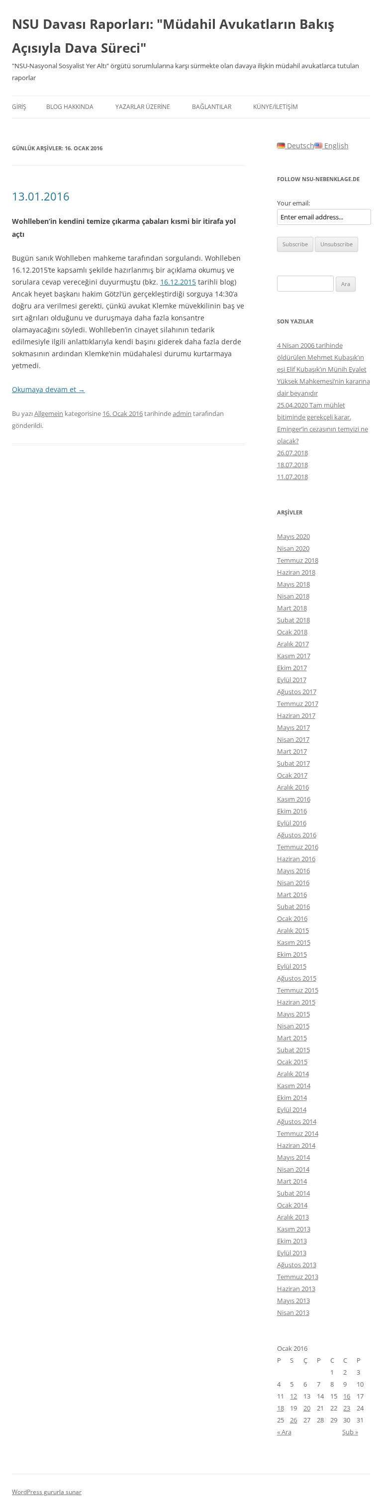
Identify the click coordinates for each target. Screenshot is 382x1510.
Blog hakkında (70, 106)
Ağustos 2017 (296, 691)
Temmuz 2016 (297, 846)
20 (306, 1408)
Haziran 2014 (296, 1145)
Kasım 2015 (293, 942)
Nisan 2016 (293, 882)
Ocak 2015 (292, 1061)
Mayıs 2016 (293, 870)
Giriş (19, 106)
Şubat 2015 (293, 1049)
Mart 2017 (292, 751)
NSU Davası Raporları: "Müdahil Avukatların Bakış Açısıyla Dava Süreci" (173, 36)
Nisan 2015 (293, 1025)
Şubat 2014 (293, 1193)
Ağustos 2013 (296, 1264)
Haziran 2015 (296, 1002)
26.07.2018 (292, 452)
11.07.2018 (292, 476)
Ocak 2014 (292, 1205)
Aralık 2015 (293, 930)
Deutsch (299, 145)
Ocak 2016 (292, 918)
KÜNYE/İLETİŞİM (275, 106)
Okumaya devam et (48, 389)
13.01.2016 (41, 196)
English (335, 145)
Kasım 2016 (293, 799)
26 (293, 1419)
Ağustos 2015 (296, 978)
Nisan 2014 (293, 1169)
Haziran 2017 (296, 715)
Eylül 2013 (291, 1252)
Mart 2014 (292, 1181)
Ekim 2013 (292, 1240)
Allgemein (48, 413)
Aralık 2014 (293, 1073)
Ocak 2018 (292, 631)
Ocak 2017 (292, 775)
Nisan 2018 (293, 596)
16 (346, 1396)
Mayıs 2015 (293, 1013)
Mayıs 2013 (293, 1300)
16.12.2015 (178, 282)
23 (346, 1408)
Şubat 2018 (293, 619)
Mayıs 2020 (293, 536)
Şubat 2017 (293, 763)
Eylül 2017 (291, 679)
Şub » (350, 1431)
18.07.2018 (292, 464)
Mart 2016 (292, 894)
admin (182, 413)
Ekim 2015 (292, 954)
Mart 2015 (292, 1037)
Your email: (293, 203)
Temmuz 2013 (297, 1276)
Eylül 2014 (291, 1109)
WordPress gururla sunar (47, 1492)
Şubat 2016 (293, 906)
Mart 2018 (292, 608)
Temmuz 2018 (297, 560)
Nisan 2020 (293, 548)
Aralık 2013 (293, 1216)
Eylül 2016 (291, 822)
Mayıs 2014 (293, 1157)
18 (280, 1408)
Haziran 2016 (296, 858)
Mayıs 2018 (293, 584)
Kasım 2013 (293, 1228)
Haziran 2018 (296, 572)
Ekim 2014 (292, 1097)
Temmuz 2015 (297, 990)
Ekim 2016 (292, 810)
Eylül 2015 (291, 966)
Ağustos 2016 (296, 834)
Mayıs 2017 (293, 727)
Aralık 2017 (293, 643)
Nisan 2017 (293, 739)
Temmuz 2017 (297, 703)
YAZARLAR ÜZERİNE (142, 106)
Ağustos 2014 (296, 1121)
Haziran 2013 (296, 1288)
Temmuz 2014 (297, 1133)
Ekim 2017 (292, 667)
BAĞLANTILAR (211, 106)
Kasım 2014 (293, 1085)
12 (293, 1396)
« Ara (284, 1431)
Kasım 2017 (293, 655)
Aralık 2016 (293, 787)
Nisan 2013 (293, 1312)
